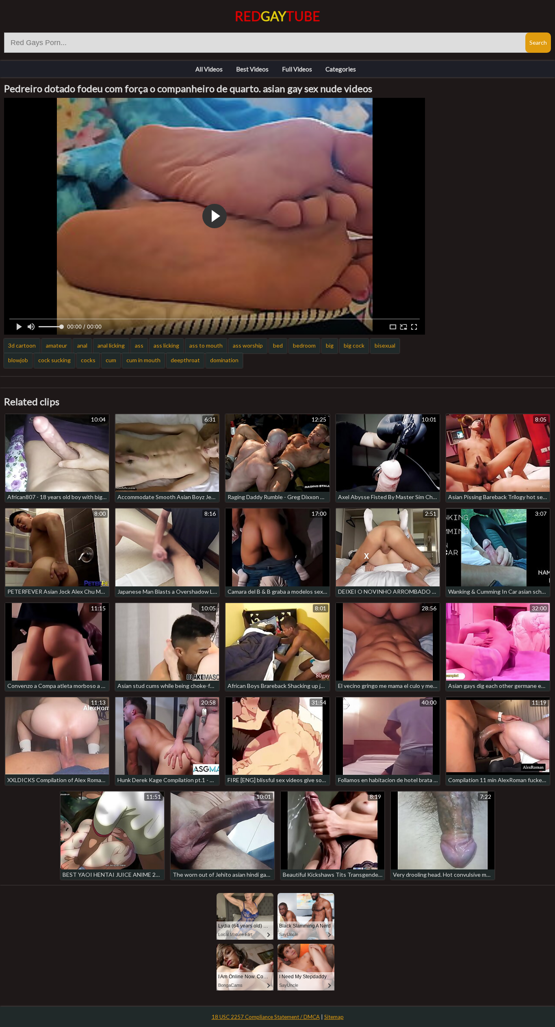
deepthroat (185, 360)
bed (278, 345)
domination (224, 360)
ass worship (248, 345)
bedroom (304, 345)
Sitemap (334, 1017)
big (330, 345)
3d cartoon (22, 345)
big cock (354, 345)
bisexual (385, 345)
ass (139, 345)
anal (82, 345)
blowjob (18, 360)
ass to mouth (206, 345)
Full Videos (297, 69)
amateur (56, 345)
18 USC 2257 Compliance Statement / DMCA (266, 1017)
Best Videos (252, 69)
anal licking (111, 345)
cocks (88, 360)
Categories (340, 69)
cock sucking (54, 360)
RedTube (277, 16)
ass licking (166, 345)
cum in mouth (143, 360)
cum (111, 360)
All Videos (209, 69)
